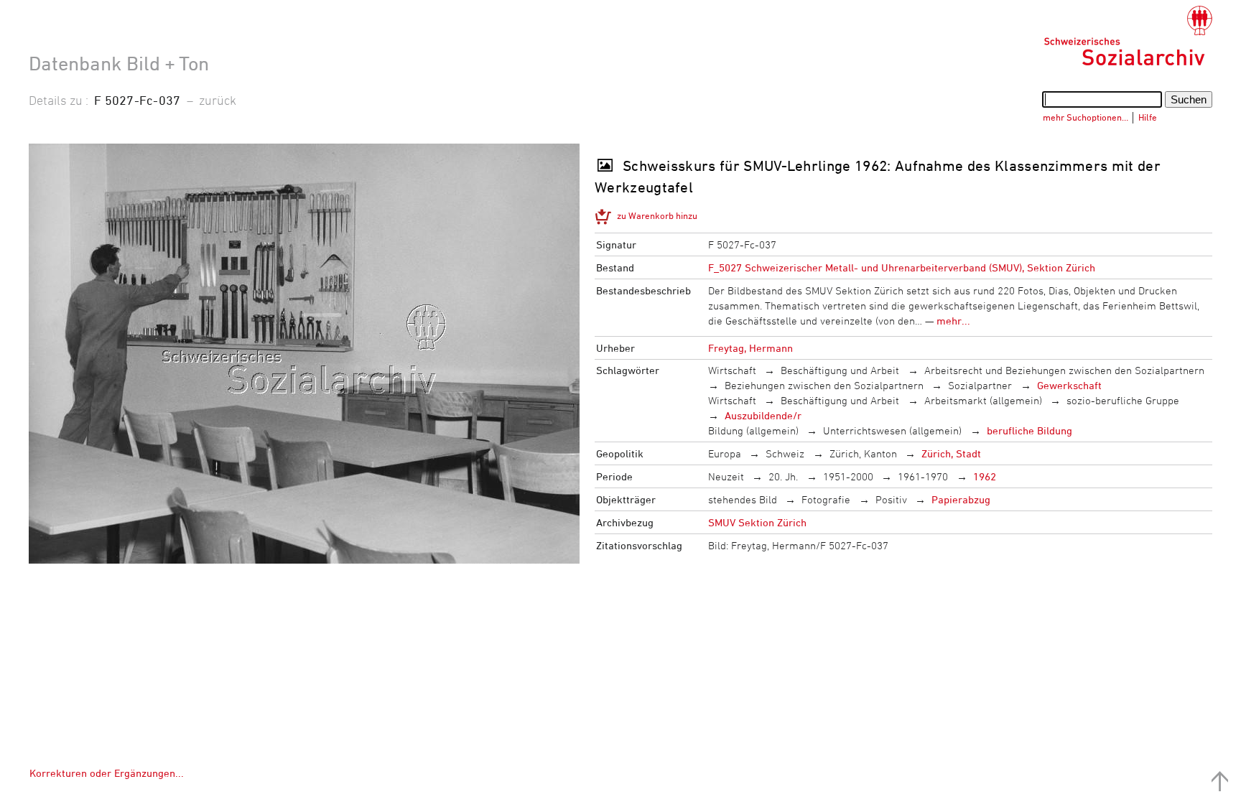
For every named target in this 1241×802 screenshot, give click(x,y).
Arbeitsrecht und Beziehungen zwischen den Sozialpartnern (1064, 370)
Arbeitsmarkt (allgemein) (983, 400)
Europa (724, 453)
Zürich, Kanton (863, 453)
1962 (984, 476)
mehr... (953, 320)
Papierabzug (960, 499)
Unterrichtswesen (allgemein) (892, 430)
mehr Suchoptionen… (1085, 117)
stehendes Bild (742, 499)
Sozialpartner (980, 385)
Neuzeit (726, 476)
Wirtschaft (732, 370)
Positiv (891, 499)
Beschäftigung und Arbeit (840, 370)
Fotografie (825, 499)
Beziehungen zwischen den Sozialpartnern (824, 385)
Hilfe (1147, 117)
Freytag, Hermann (750, 348)
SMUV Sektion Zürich (757, 522)
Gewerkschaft (1069, 385)
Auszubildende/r (763, 415)
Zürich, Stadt (951, 453)
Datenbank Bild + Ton (119, 63)
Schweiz (785, 453)
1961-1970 (923, 476)
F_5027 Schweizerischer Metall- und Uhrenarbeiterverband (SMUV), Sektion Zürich (901, 267)
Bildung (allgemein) (753, 430)
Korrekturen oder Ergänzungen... (106, 773)
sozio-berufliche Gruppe (1122, 400)
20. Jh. (783, 476)
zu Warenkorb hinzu (657, 215)
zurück (217, 100)
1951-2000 (848, 476)
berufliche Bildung (1029, 430)
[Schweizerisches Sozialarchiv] (1128, 36)
